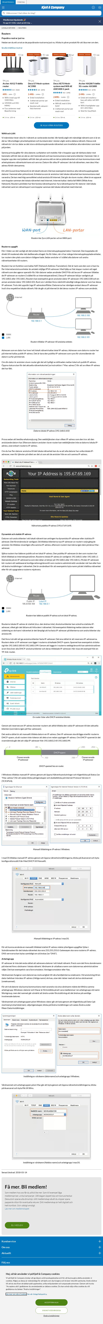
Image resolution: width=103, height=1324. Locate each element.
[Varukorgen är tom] (100, 7)
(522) (18, 90)
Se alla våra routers (51, 125)
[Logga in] (93, 7)
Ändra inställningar (51, 1315)
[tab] (8, 2)
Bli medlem (17, 1224)
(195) (68, 93)
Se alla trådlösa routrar (12, 47)
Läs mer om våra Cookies (16, 1294)
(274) (94, 90)
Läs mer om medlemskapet (17, 1208)
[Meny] (3, 7)
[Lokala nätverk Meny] (17, 28)
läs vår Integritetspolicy (37, 1294)
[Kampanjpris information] (15, 94)
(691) (43, 90)
